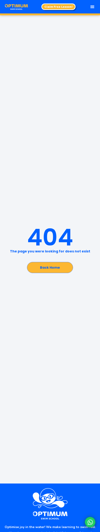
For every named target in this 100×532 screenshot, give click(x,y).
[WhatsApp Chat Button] (90, 522)
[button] (92, 7)
